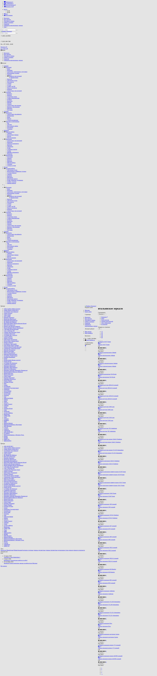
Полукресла (10, 82)
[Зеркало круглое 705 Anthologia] (112, 428)
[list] (100, 340)
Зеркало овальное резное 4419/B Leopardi (109, 659)
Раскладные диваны (12, 134)
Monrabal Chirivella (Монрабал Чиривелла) (15, 370)
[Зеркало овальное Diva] (112, 623)
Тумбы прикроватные (13, 98)
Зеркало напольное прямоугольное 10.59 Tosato (111, 474)
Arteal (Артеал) (8, 313)
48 (102, 336)
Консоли (9, 79)
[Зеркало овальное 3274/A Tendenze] (112, 515)
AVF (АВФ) (7, 316)
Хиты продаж (105, 320)
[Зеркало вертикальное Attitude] (112, 352)
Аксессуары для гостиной (14, 90)
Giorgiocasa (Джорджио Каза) (12, 348)
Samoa (5, 385)
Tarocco (6, 402)
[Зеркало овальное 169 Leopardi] (112, 504)
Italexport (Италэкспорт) (10, 354)
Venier (5, 407)
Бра (8, 123)
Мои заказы (88, 331)
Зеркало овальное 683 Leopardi (106, 583)
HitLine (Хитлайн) (9, 351)
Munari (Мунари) (8, 374)
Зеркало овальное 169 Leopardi (106, 507)
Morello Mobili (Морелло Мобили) (13, 372)
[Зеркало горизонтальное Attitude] (112, 363)
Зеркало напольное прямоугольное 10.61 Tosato (111, 485)
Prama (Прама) (8, 380)
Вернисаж (7, 414)
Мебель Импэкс (8, 423)
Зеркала (9, 74)
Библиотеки (10, 115)
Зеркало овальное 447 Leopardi (106, 529)
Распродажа (9, 155)
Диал (5, 417)
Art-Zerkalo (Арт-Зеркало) (11, 311)
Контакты (6, 18)
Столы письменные (12, 120)
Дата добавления (106, 323)
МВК (5, 421)
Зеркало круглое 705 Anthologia (107, 431)
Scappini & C (7, 392)
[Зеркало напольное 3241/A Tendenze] (112, 461)
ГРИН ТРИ (7, 416)
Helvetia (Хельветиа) (9, 350)
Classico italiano (8, 336)
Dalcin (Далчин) (8, 338)
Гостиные (8, 67)
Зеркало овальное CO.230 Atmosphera (108, 604)
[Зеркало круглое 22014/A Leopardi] (112, 396)
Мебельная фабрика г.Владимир (13, 424)
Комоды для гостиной (15, 76)
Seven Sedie (7, 394)
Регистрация (8, 15)
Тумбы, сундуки (11, 181)
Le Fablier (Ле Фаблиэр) (10, 363)
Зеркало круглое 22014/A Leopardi (107, 399)
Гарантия (6, 24)
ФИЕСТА (6, 439)
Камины (9, 89)
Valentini (6, 405)
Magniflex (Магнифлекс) (10, 367)
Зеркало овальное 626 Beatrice (106, 572)
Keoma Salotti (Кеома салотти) (12, 360)
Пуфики (9, 99)
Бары (8, 68)
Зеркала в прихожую (13, 143)
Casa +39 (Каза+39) (9, 330)
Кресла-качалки (11, 137)
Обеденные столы (12, 80)
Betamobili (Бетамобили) (10, 320)
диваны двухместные (40, 550)
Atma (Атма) (7, 314)
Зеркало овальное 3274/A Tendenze (107, 518)
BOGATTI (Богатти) (9, 325)
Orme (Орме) (7, 376)
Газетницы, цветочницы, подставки (17, 71)
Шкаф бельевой (18, 550)
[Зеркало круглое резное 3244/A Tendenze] (112, 439)
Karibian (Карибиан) (9, 357)
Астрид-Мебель (8, 413)
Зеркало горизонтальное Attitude (107, 366)
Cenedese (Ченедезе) (9, 333)
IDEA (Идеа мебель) (9, 352)
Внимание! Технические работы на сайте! (15, 560)
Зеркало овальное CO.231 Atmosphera (108, 615)
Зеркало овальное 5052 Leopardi (107, 550)
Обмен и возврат (8, 22)
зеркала (71, 550)
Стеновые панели (12, 149)
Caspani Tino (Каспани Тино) (12, 332)
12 (102, 331)
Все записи (4, 566)
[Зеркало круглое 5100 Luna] (112, 406)
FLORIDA (7, 433)
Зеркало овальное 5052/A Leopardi (107, 561)
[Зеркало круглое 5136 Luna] (112, 417)
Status (5, 401)
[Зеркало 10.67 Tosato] (112, 341)
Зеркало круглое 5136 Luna (105, 420)
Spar (5, 396)
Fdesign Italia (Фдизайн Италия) (12, 347)
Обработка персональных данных (13, 25)
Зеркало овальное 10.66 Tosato (106, 496)
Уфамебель (7, 430)
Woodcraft (6, 411)
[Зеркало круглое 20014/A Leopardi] (112, 385)
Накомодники (14, 77)
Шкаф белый (10, 550)
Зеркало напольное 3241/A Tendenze (108, 464)
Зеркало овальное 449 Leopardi (106, 539)
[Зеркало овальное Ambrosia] (112, 591)
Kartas (5, 358)
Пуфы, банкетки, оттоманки (15, 180)
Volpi (5, 410)
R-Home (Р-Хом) (8, 382)
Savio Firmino (7, 391)
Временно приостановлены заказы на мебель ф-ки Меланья (20, 563)
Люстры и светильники (12, 121)
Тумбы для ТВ (11, 86)
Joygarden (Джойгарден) (10, 355)
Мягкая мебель (10, 132)
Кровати (9, 93)
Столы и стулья (11, 165)
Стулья (9, 85)
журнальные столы (63, 550)
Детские (6, 111)
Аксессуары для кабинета (14, 114)
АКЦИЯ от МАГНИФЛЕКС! (12, 557)
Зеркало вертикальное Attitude (106, 355)
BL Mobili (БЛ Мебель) (10, 322)
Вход (6, 14)
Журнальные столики (13, 73)
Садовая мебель (10, 168)
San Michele (7, 386)
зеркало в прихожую (79, 550)
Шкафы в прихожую (13, 152)
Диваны (9, 133)
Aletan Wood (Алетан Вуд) (11, 310)
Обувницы (10, 146)
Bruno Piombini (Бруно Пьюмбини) (13, 328)
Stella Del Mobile (8, 398)
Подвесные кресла (12, 178)
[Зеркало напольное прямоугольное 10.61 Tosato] (112, 482)
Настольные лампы (12, 126)
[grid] (98, 340)
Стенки (9, 83)
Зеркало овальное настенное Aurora (108, 637)
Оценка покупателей (107, 321)
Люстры (9, 124)
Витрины (9, 70)
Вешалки (9, 154)
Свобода (6, 429)
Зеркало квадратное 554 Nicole (106, 377)
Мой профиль (89, 333)
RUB (5, 9)
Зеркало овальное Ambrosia (105, 594)
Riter (5, 383)
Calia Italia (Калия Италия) (11, 329)
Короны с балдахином (13, 107)
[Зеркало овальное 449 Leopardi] (112, 537)
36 (102, 334)
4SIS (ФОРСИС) (8, 432)
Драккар (6, 418)
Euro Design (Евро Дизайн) (11, 345)
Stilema (6, 399)
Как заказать (7, 19)
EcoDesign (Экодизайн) (10, 344)
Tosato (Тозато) (8, 404)
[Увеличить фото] (99, 343)
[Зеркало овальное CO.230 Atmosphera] (112, 602)
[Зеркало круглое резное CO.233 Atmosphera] (112, 450)
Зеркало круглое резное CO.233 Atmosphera (110, 453)
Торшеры (9, 129)
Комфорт (6, 420)
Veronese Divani (8, 408)
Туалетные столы (12, 96)
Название (104, 317)
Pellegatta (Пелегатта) (10, 379)
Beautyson (3, 550)
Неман (6, 436)
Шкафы (9, 102)
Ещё (5, 27)
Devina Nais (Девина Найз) (11, 341)
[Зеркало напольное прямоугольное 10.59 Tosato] (112, 471)
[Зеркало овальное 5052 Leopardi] (112, 547)
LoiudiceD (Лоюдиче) (10, 364)
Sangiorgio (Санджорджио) (11, 388)
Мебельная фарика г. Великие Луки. (14, 435)
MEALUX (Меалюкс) (10, 369)
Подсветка (10, 127)
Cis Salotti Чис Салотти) (10, 335)
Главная (6, 66)
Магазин (87, 310)
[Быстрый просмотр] (100, 343)
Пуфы (9, 148)
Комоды (9, 95)
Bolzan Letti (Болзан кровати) (12, 326)
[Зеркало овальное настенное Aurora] (112, 634)
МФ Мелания (7, 426)
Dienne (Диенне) (8, 342)
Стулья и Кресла (11, 173)
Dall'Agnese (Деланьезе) (10, 339)
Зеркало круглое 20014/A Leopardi (107, 388)
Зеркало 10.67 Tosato (103, 344)
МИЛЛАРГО (7, 440)
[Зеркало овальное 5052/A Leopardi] (112, 558)
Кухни (6, 167)
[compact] (102, 340)
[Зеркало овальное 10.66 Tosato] (112, 493)
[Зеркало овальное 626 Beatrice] (112, 569)
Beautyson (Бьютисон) (10, 319)
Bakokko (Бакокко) (9, 317)
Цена (102, 318)
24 (102, 333)
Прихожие (9, 139)
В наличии (104, 324)
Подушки (10, 110)
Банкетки (9, 101)
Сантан (6, 427)
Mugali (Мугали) (8, 373)
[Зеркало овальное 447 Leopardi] (112, 526)
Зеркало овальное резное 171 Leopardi (108, 648)
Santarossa (6, 389)
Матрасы (9, 108)
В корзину (101, 349)
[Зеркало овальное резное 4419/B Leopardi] (112, 656)
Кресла (9, 118)
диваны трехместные (52, 550)
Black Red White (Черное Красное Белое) (15, 323)
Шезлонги (10, 177)
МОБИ (6, 438)
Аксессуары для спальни (14, 105)
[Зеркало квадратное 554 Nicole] (112, 374)
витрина (25, 550)
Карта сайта (88, 311)
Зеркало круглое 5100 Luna (105, 409)
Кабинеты (9, 112)
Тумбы (9, 151)
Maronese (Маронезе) (10, 366)
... (4, 184)
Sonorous (6, 395)
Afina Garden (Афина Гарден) (12, 308)
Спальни (8, 92)
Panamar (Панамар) (9, 377)
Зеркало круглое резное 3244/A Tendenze (109, 442)
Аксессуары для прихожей (14, 140)
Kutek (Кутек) (8, 361)
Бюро (8, 117)
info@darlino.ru (91, 340)
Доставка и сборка (9, 21)
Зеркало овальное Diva (104, 626)
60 (102, 337)
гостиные (30, 550)
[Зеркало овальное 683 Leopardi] (112, 580)
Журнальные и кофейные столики (16, 171)
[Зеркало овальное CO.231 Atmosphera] (112, 612)
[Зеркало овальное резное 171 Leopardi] (112, 645)
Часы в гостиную (12, 88)
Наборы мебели (11, 183)
